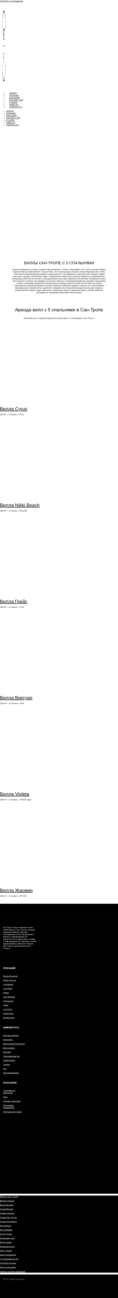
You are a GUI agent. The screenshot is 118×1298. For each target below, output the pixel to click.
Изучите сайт (16, 100)
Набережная (9, 1060)
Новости (13, 105)
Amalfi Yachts (6, 1234)
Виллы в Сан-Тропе (9, 1197)
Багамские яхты (7, 1238)
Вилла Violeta (14, 794)
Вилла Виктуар (16, 697)
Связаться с (15, 107)
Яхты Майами (6, 1230)
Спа (5, 1069)
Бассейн (7, 1052)
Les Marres (8, 984)
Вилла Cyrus (13, 408)
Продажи (14, 95)
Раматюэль (8, 1013)
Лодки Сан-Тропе (8, 1217)
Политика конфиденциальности (12, 1292)
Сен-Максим (9, 997)
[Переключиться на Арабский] (17, 954)
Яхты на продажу (8, 1267)
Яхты (5, 1097)
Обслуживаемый (11, 1073)
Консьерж (14, 98)
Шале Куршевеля (8, 1255)
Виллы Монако (7, 1205)
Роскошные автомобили (8, 1106)
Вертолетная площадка (14, 1044)
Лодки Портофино (8, 1221)
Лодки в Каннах (7, 1213)
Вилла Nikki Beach (20, 505)
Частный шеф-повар (12, 1112)
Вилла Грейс (13, 601)
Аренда (13, 93)
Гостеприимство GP (9, 1259)
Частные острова (8, 1263)
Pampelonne (9, 1017)
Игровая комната (11, 1035)
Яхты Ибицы (5, 1226)
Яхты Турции (6, 1251)
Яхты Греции (6, 1242)
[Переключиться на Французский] (17, 956)
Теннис (6, 1064)
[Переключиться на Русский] (17, 958)
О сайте (13, 102)
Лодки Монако (7, 1209)
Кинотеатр (8, 1039)
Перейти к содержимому (11, 1)
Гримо (6, 993)
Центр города (9, 980)
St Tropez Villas (16, 919)
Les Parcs (7, 1009)
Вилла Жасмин (16, 890)
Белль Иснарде (10, 976)
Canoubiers (8, 1001)
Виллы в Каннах (7, 1201)
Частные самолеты (12, 1101)
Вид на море (9, 1048)
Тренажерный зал (11, 1056)
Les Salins (7, 988)
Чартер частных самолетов (12, 1271)
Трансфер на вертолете (9, 1091)
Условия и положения (50, 1285)
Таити (5, 1005)
